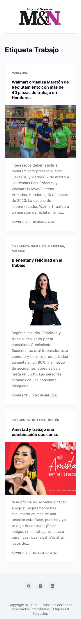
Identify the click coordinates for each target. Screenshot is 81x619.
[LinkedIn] (52, 586)
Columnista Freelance (29, 246)
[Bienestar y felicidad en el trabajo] (40, 299)
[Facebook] (29, 586)
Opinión (53, 420)
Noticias (18, 250)
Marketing (20, 72)
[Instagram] (40, 586)
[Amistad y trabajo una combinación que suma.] (40, 468)
